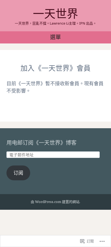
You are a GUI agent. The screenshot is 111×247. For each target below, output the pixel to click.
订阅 (18, 173)
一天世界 (55, 13)
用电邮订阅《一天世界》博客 (41, 142)
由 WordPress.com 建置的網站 (55, 201)
